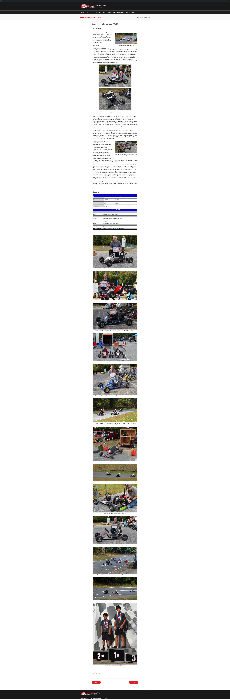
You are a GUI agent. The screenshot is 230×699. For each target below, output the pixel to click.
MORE (133, 12)
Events (104, 21)
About (134, 694)
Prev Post (97, 682)
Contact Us (147, 694)
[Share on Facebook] (93, 673)
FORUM (104, 12)
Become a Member (140, 694)
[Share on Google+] (99, 673)
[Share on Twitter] (96, 673)
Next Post (133, 682)
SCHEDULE (82, 12)
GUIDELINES (98, 12)
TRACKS (87, 12)
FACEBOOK (109, 12)
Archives (130, 694)
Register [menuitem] (7, 0)
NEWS (92, 12)
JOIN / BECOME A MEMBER (119, 12)
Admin (101, 21)
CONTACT (128, 12)
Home (138, 17)
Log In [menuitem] (4, 0)
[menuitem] (1, 1)
